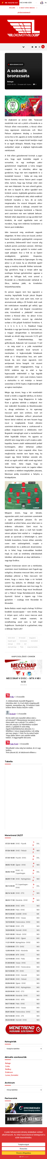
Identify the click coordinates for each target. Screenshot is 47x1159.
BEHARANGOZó (16, 64)
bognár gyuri (12, 641)
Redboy (8, 1069)
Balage (10, 82)
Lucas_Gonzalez (11, 1075)
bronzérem (34, 641)
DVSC (18, 644)
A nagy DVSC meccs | (28, 8)
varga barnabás (32, 647)
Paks (21, 647)
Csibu (7, 1066)
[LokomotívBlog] (23, 28)
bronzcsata (23, 641)
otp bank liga (12, 647)
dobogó (10, 644)
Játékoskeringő (23, 12)
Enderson (9, 1072)
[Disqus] (23, 723)
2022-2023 (11, 638)
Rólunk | (13, 8)
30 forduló (22, 638)
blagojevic (32, 638)
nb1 (25, 644)
